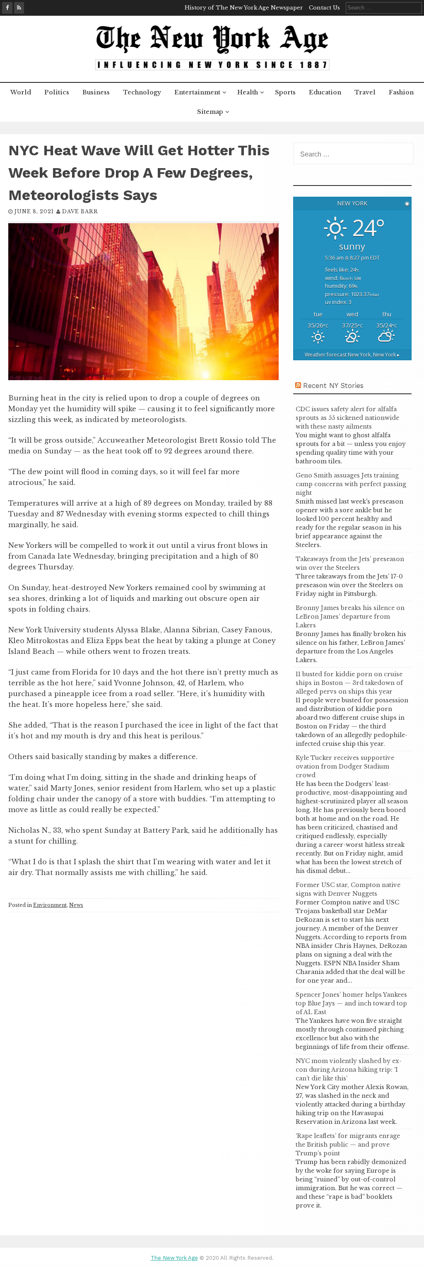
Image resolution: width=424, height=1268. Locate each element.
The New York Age (174, 1258)
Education (325, 92)
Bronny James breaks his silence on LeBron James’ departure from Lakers (350, 616)
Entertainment (197, 92)
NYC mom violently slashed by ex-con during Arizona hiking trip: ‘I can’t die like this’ (349, 1069)
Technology (142, 92)
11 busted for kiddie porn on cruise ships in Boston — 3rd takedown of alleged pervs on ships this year (349, 682)
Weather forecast (352, 354)
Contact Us (324, 7)
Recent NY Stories (333, 385)
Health (247, 92)
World (20, 92)
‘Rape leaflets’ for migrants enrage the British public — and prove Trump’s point (348, 1144)
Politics (56, 92)
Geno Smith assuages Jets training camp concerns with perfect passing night (351, 484)
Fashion (401, 92)
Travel (365, 92)
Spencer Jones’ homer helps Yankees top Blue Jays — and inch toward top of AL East (351, 1003)
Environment (50, 905)
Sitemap (210, 112)
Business (96, 92)
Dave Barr (80, 211)
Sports (285, 92)
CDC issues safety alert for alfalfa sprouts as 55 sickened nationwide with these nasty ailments (347, 417)
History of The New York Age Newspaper (244, 7)
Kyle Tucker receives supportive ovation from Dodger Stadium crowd (345, 766)
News (76, 905)
